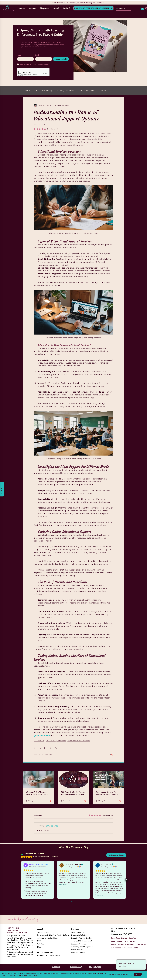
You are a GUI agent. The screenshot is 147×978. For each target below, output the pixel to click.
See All (121, 767)
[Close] (144, 974)
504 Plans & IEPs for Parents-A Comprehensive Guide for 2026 (73, 793)
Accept (137, 974)
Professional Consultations (48, 955)
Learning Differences (65, 91)
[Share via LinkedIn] (45, 748)
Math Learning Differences (56, 741)
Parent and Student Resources (78, 741)
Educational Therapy (43, 91)
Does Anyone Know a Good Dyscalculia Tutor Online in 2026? (106, 793)
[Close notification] (143, 962)
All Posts (26, 91)
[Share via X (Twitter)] (40, 748)
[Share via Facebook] (35, 748)
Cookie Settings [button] (114, 974)
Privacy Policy (76, 966)
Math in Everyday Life (88, 91)
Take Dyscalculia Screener (123, 941)
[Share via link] (51, 748)
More (103, 91)
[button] (142, 8)
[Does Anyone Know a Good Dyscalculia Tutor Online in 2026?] (108, 779)
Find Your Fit (39, 741)
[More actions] (112, 105)
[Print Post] (56, 748)
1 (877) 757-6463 (12, 930)
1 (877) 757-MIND (12, 928)
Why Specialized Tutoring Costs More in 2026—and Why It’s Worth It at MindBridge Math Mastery (37, 793)
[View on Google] (61, 865)
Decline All (126, 974)
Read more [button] (63, 884)
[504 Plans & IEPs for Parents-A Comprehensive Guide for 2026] (73, 779)
